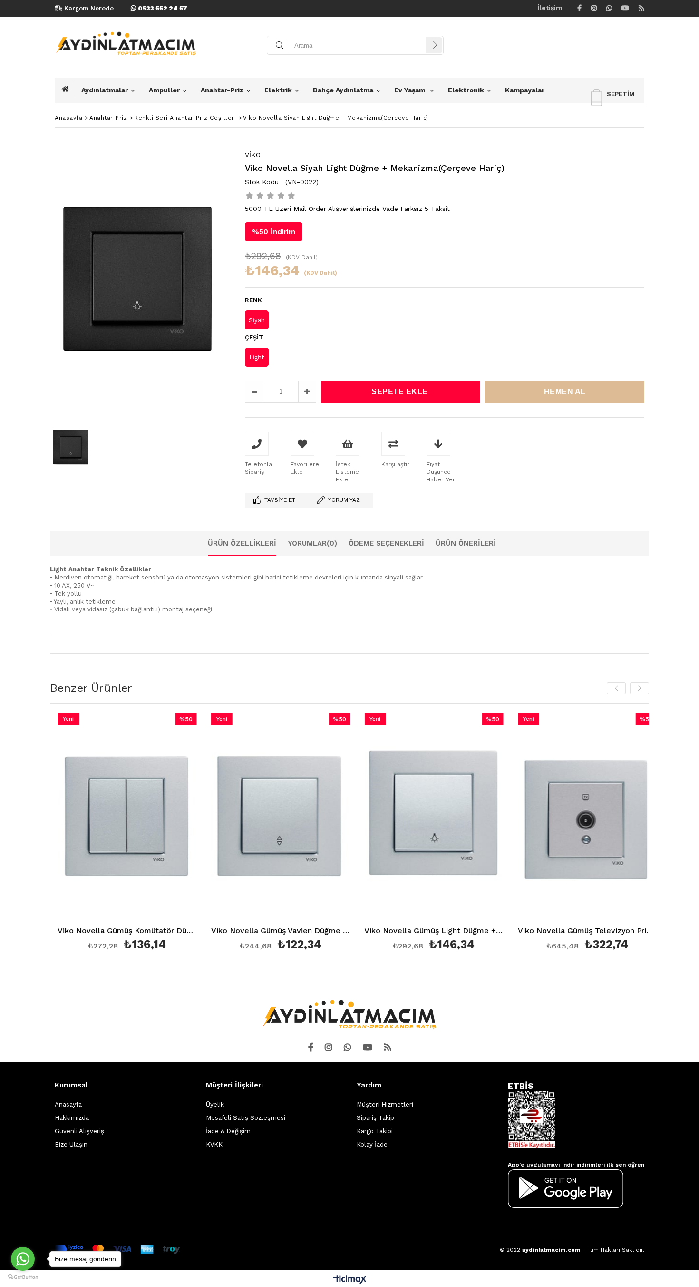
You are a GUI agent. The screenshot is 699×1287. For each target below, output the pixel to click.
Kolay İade (372, 1144)
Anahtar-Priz (222, 90)
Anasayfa (68, 1104)
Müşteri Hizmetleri (385, 1104)
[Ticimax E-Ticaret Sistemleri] (350, 1280)
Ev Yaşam (410, 90)
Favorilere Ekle (65, 833)
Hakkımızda (72, 1117)
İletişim (550, 7)
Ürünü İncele (99, 833)
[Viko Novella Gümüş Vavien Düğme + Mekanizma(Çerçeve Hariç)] (219, 817)
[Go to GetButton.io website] (23, 1277)
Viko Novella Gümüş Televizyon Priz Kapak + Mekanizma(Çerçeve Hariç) (525, 931)
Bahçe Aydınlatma (343, 90)
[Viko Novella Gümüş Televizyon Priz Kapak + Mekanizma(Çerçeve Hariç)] (525, 817)
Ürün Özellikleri (242, 543)
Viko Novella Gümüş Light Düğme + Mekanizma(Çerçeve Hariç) (372, 931)
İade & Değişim (228, 1131)
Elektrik (278, 90)
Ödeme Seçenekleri (386, 543)
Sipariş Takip (375, 1117)
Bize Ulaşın (71, 1144)
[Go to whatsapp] (23, 1259)
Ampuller (164, 90)
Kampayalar (524, 90)
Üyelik (215, 1104)
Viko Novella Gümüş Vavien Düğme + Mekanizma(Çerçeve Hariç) (219, 931)
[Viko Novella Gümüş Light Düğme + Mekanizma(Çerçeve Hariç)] (372, 817)
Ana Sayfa (68, 90)
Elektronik (466, 90)
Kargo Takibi (375, 1131)
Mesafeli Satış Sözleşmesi (245, 1117)
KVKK (214, 1144)
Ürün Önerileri (466, 543)
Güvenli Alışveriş (79, 1131)
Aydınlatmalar (104, 90)
